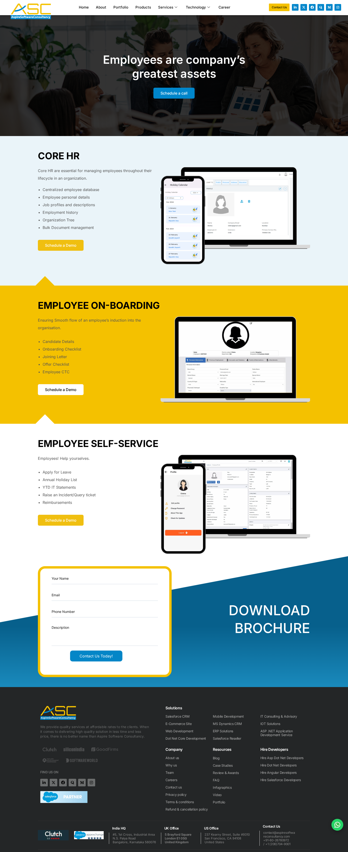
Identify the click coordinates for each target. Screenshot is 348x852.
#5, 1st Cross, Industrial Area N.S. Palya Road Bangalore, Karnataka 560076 (134, 838)
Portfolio (120, 7)
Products (143, 7)
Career (224, 7)
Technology (196, 7)
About (101, 7)
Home (84, 7)
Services (165, 7)
